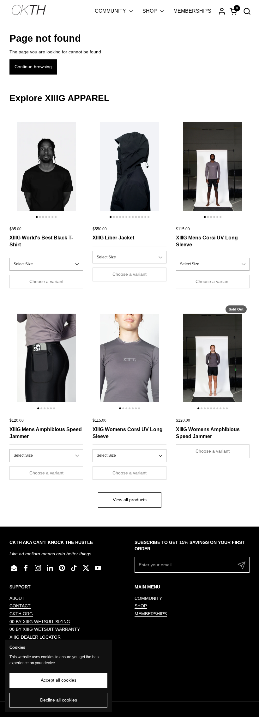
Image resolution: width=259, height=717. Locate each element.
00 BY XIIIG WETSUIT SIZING (39, 621)
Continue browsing (33, 66)
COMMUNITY (148, 598)
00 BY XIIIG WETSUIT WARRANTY (44, 629)
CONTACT (20, 605)
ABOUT (17, 598)
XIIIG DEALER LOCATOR (35, 637)
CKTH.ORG (21, 613)
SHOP (141, 605)
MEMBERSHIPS (151, 613)
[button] (247, 11)
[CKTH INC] (28, 11)
